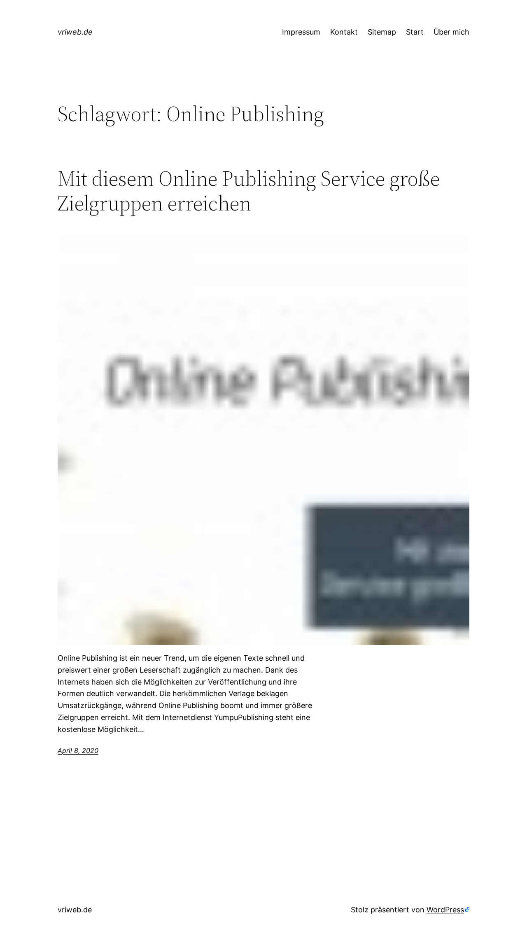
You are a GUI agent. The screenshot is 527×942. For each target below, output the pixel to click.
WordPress (445, 909)
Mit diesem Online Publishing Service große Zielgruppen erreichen (249, 190)
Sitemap (382, 32)
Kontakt (344, 32)
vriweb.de (75, 32)
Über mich (451, 32)
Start (415, 32)
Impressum (301, 32)
